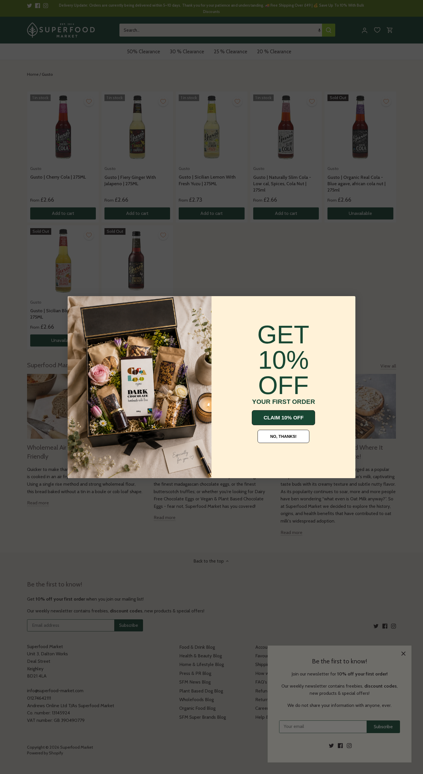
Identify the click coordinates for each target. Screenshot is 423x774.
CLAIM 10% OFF (284, 418)
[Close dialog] (76, 305)
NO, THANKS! (283, 436)
